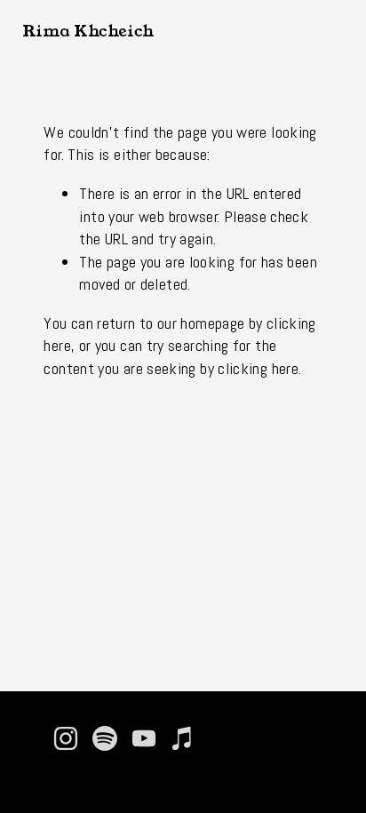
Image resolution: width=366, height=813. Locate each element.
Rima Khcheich (88, 31)
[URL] (222, 738)
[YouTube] (143, 738)
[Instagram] (65, 738)
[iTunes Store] (183, 738)
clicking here (258, 368)
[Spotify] (104, 738)
